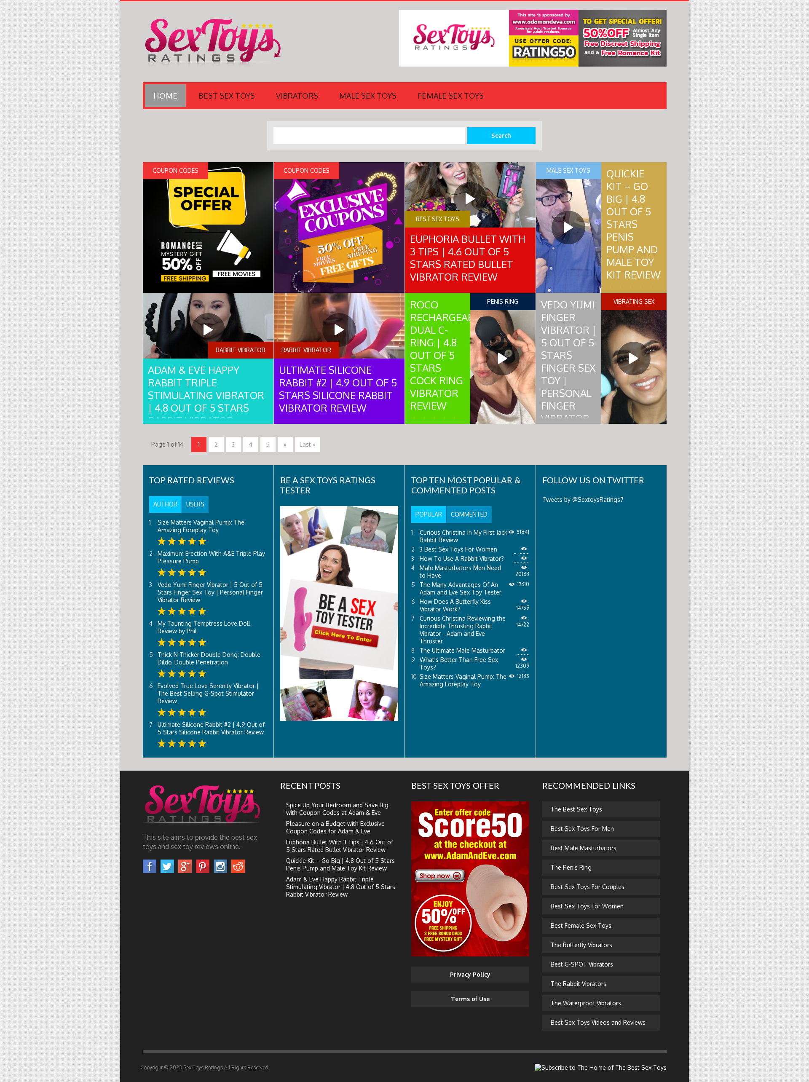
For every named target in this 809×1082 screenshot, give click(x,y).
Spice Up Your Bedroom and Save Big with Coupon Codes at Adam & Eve (337, 808)
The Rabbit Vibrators (578, 983)
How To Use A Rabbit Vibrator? (462, 558)
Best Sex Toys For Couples (587, 886)
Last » (308, 444)
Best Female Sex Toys (581, 925)
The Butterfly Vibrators (581, 944)
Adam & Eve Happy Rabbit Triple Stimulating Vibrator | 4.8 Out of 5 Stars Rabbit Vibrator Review (206, 401)
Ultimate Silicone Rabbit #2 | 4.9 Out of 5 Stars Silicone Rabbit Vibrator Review (338, 388)
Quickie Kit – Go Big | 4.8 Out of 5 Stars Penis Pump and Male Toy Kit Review (633, 224)
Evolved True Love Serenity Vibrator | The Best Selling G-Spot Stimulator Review (208, 693)
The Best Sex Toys (576, 809)
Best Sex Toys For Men (582, 828)
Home (165, 95)
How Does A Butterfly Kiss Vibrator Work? (455, 605)
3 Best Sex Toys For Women (458, 549)
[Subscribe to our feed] (601, 1067)
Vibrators (297, 95)
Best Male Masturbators (583, 848)
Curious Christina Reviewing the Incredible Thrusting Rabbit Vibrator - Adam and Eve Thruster (463, 630)
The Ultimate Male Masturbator (462, 650)
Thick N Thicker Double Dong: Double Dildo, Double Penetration (209, 658)
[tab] (165, 504)
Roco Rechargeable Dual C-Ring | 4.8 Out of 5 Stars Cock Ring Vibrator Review (447, 355)
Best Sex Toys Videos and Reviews (598, 1022)
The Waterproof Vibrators (586, 1003)
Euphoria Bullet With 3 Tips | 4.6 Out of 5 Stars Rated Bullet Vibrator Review (467, 257)
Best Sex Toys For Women (587, 906)
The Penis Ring (571, 867)
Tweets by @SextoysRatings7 (583, 499)
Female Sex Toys (451, 95)
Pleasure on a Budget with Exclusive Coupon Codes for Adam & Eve (335, 827)
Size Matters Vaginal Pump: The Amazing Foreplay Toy (201, 526)
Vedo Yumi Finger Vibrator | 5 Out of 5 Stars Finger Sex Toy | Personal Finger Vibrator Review (568, 367)
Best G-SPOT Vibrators (582, 964)
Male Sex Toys (367, 95)
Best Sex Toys (226, 95)
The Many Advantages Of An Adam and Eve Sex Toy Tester (460, 588)
